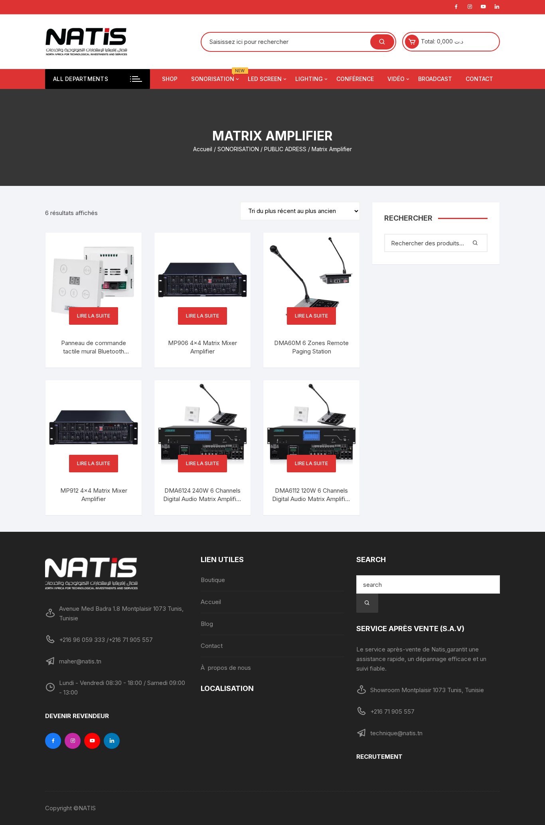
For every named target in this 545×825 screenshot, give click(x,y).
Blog (207, 624)
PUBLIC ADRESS (285, 149)
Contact (212, 645)
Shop (170, 78)
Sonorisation (215, 75)
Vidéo (396, 78)
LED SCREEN (265, 78)
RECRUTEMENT (379, 756)
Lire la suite (93, 316)
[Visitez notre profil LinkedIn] (112, 741)
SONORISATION (238, 149)
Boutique (213, 580)
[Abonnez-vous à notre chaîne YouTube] (92, 741)
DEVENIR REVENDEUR (77, 716)
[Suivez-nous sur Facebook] (53, 741)
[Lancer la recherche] (367, 603)
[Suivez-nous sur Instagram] (73, 741)
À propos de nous (226, 667)
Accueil (202, 149)
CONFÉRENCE (355, 78)
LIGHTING (309, 78)
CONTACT (479, 78)
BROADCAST (435, 78)
